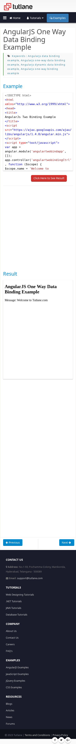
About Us (11, 631)
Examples (59, 18)
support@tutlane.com (30, 578)
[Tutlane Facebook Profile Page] (55, 740)
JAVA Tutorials (13, 608)
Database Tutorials (16, 614)
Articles (10, 710)
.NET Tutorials (14, 601)
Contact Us (12, 637)
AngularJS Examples (17, 667)
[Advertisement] (38, 228)
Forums (10, 723)
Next (65, 542)
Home (16, 18)
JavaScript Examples (17, 674)
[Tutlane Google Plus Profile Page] (68, 740)
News (9, 717)
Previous (14, 542)
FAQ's (9, 651)
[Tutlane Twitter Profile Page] (61, 740)
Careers (10, 644)
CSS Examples (14, 687)
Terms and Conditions (37, 735)
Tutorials (35, 18)
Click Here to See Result (49, 178)
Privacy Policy (60, 735)
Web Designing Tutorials (20, 594)
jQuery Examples (15, 680)
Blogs (9, 703)
